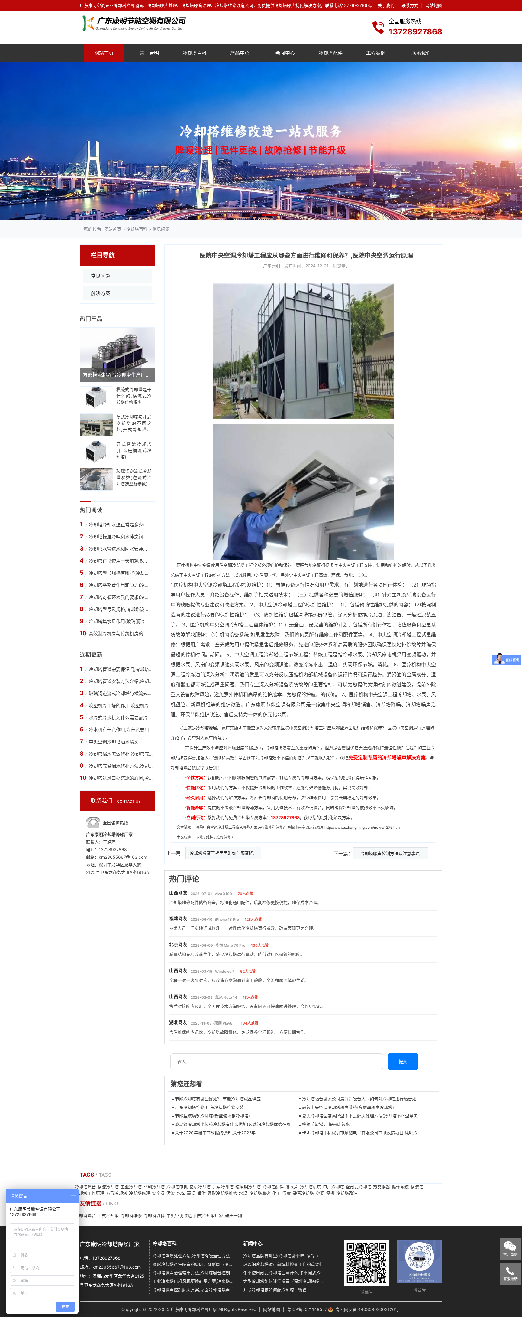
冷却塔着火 (259, 1193)
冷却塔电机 (177, 1186)
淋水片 (291, 1186)
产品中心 (240, 53)
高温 (191, 1193)
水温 (243, 1193)
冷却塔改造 (346, 1193)
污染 (170, 1193)
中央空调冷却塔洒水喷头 (114, 742)
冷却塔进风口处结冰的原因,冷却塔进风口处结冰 (121, 778)
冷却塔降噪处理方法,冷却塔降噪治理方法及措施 (194, 1255)
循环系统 (400, 1186)
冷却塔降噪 (388, 704)
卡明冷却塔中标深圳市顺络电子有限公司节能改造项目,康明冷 (359, 1132)
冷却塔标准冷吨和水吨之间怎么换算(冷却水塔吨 (120, 537)
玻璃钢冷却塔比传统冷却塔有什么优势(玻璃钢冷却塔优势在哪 (233, 1124)
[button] (252, 215)
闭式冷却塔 (108, 1215)
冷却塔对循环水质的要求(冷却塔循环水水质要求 (120, 597)
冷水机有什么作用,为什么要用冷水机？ (121, 730)
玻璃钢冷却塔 (248, 1186)
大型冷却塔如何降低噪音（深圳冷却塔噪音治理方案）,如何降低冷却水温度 (284, 1281)
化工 (276, 1193)
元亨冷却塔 (223, 1186)
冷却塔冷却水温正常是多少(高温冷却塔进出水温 (120, 525)
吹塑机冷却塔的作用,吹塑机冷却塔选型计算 (121, 705)
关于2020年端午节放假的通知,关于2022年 (215, 1132)
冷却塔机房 (310, 1186)
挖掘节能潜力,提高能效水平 (328, 1124)
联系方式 (409, 5)
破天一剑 (233, 1215)
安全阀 (158, 1193)
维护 (210, 837)
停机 (330, 1193)
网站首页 (104, 53)
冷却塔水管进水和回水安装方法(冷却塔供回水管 (120, 549)
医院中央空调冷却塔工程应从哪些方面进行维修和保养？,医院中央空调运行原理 (259, 827)
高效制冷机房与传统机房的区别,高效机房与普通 (120, 633)
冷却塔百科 (194, 53)
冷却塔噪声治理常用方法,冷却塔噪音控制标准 (194, 1272)
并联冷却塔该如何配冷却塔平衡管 (275, 1289)
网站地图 (433, 5)
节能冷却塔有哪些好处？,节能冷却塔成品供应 (218, 1098)
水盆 (181, 1193)
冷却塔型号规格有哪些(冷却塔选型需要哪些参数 (120, 573)
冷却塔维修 (131, 1215)
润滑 (201, 1193)
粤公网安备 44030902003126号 (367, 1309)
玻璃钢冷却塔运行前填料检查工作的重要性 (283, 1264)
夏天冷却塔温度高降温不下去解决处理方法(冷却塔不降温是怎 (360, 1115)
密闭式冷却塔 (358, 1186)
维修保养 (224, 837)
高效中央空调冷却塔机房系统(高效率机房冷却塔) (348, 1107)
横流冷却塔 (108, 1186)
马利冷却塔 (154, 1186)
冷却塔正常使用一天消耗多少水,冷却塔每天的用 (120, 561)
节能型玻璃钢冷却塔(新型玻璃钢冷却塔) (212, 1115)
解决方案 (100, 293)
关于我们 (386, 5)
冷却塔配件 (330, 53)
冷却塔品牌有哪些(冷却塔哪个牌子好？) (280, 1255)
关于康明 (149, 53)
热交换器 (381, 1186)
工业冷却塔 (131, 1186)
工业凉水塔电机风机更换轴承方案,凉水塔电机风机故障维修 (194, 1281)
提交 (403, 1061)
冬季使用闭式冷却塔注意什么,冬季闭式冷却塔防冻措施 (284, 1272)
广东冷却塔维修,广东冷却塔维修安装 (209, 1107)
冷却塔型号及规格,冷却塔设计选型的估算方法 (120, 609)
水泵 (357, 655)
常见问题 (161, 229)
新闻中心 (285, 53)
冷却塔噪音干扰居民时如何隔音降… (223, 853)
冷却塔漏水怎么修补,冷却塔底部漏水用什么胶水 (121, 754)
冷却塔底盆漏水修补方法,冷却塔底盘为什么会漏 (121, 766)
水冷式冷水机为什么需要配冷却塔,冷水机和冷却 (121, 718)
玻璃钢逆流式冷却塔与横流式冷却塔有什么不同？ (121, 693)
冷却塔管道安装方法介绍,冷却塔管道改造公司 (121, 681)
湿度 (286, 1193)
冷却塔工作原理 (89, 1193)
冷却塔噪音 (85, 1186)
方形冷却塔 (116, 1193)
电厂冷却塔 (333, 1186)
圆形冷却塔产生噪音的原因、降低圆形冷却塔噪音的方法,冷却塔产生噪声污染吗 (194, 1264)
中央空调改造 (179, 1215)
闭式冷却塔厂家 (208, 1215)
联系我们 (421, 53)
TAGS (87, 1175)
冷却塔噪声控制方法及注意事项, (390, 853)
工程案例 (375, 53)
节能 (200, 837)
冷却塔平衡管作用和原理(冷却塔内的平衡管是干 (120, 585)
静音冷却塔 (303, 1193)
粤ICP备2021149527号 (309, 1309)
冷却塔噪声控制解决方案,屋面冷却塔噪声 (191, 1289)
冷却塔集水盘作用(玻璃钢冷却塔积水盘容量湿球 (120, 621)
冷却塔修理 (139, 1193)
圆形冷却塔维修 (222, 1193)
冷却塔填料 (154, 1215)
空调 (320, 1193)
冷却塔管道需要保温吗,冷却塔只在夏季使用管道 (121, 669)
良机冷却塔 (200, 1186)
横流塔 (417, 1186)
